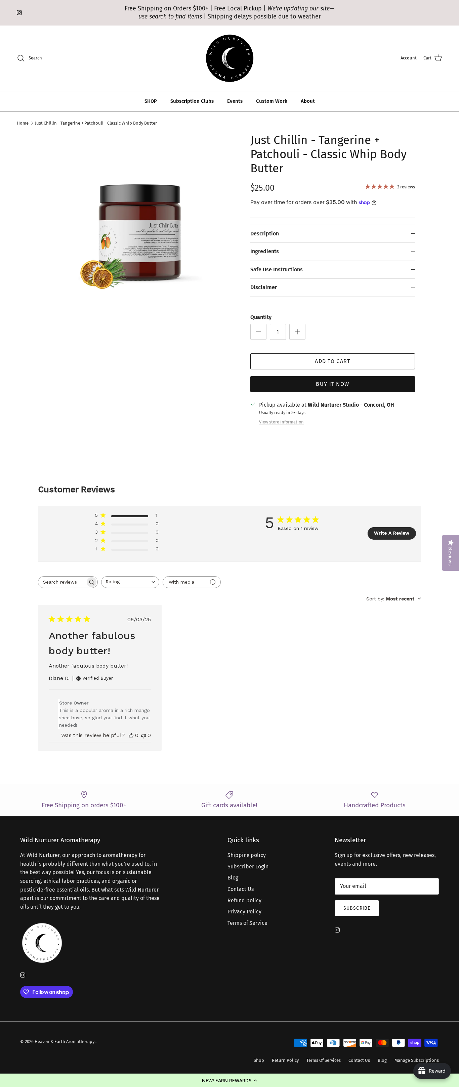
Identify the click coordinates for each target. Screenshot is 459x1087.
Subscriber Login (247, 866)
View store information (281, 421)
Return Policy (285, 1060)
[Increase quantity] (297, 332)
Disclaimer (263, 287)
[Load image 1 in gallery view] (140, 228)
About (308, 101)
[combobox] (130, 582)
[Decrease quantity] (258, 332)
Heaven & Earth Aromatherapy (65, 1041)
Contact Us (240, 889)
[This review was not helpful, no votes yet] (143, 735)
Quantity (261, 317)
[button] (229, 1080)
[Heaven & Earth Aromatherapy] (230, 58)
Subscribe (356, 908)
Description (264, 233)
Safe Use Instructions (276, 269)
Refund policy (244, 900)
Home (23, 123)
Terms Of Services (323, 1060)
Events (235, 101)
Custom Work (271, 101)
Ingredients (264, 251)
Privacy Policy (244, 911)
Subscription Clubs (192, 101)
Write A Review (391, 533)
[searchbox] (61, 582)
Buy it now (332, 384)
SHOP (150, 101)
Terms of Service (247, 923)
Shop (259, 1060)
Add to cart (332, 361)
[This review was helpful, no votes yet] (131, 735)
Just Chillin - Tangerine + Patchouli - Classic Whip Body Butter (96, 123)
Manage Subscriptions (416, 1060)
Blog (232, 877)
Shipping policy (246, 855)
